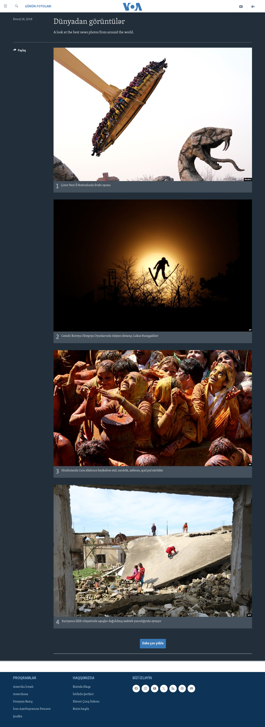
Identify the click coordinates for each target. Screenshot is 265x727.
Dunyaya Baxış (23, 701)
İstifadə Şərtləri (83, 694)
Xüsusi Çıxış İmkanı (86, 701)
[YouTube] (241, 7)
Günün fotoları (38, 6)
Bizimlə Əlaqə (82, 686)
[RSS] (173, 688)
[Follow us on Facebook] (136, 688)
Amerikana (20, 694)
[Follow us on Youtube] (154, 688)
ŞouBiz (17, 716)
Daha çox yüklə (153, 643)
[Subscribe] (191, 688)
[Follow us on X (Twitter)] (163, 688)
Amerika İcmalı (23, 686)
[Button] (19, 51)
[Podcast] (182, 688)
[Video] (253, 7)
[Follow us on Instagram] (145, 688)
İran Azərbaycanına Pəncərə (32, 709)
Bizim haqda (81, 709)
